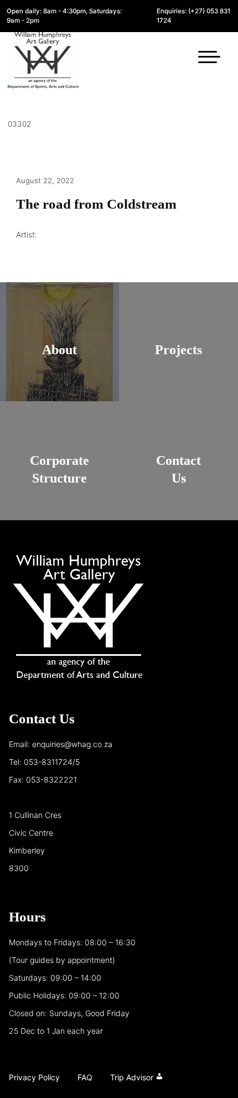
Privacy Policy (34, 1077)
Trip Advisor (131, 1077)
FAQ (84, 1077)
